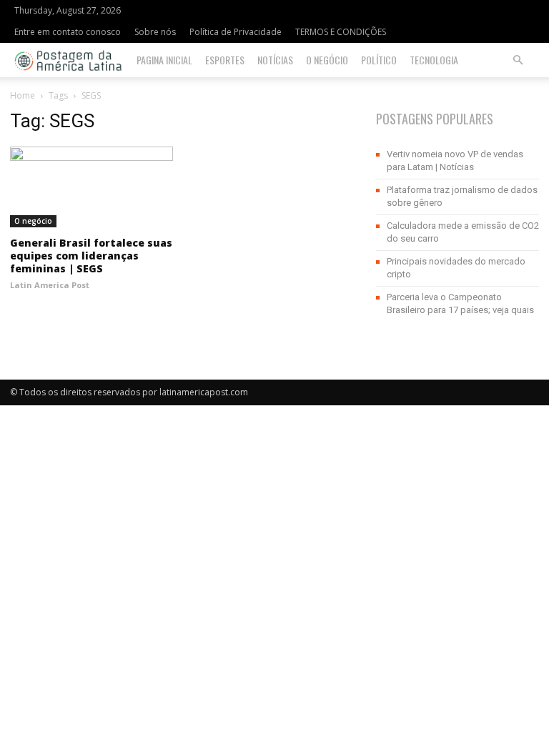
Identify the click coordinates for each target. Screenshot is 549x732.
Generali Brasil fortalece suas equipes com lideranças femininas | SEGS (91, 255)
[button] (517, 60)
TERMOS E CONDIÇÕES (340, 32)
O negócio (327, 59)
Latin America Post (49, 285)
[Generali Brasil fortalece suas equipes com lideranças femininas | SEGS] (91, 187)
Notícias (275, 59)
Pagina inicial (164, 59)
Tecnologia (434, 59)
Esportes (224, 59)
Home (22, 95)
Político (379, 59)
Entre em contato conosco (67, 32)
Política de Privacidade (235, 32)
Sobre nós (155, 32)
